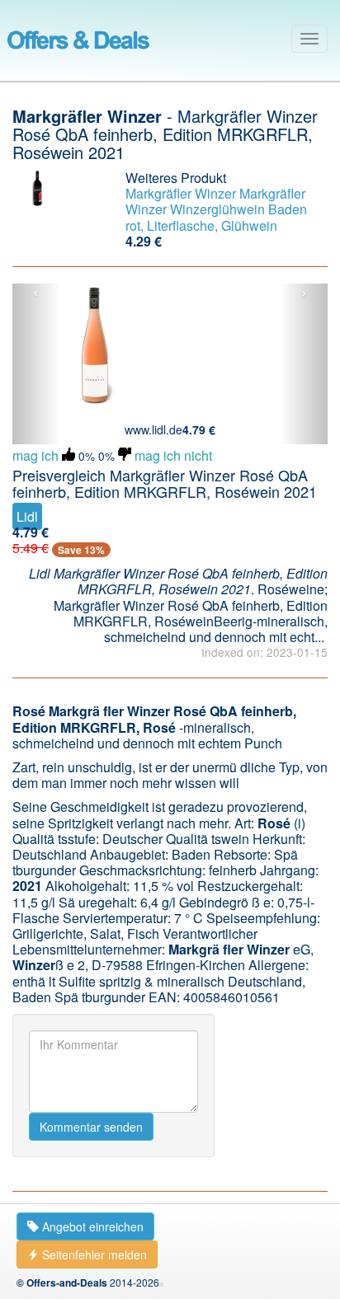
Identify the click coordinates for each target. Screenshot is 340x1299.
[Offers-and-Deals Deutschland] (78, 37)
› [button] (304, 293)
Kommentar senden (91, 1126)
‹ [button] (36, 293)
